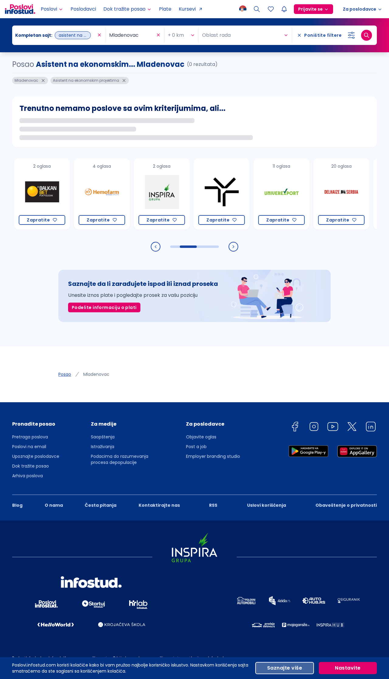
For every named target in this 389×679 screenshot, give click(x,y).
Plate (165, 8)
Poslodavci (83, 8)
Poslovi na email (29, 447)
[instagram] (314, 427)
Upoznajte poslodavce (35, 456)
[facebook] (295, 427)
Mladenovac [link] (96, 374)
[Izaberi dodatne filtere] (351, 35)
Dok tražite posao (30, 466)
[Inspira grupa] (152, 194)
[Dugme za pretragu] (366, 35)
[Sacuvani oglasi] (270, 9)
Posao (64, 374)
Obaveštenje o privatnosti (346, 505)
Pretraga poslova (30, 437)
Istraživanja (102, 447)
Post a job (196, 447)
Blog (17, 505)
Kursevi (187, 8)
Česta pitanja (100, 505)
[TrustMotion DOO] (212, 194)
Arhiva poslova (27, 476)
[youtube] (333, 427)
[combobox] (55, 35)
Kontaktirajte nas (159, 505)
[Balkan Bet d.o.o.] (32, 194)
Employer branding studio (213, 456)
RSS (213, 505)
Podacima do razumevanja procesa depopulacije (119, 459)
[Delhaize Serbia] (331, 194)
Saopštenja (103, 437)
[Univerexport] (271, 194)
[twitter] (352, 427)
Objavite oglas (201, 437)
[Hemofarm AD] (92, 194)
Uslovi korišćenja (266, 505)
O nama (54, 505)
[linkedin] (371, 427)
